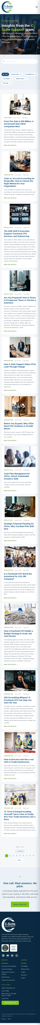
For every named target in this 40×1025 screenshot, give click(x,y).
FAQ (9, 1019)
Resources (24, 975)
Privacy (4, 1019)
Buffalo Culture (25, 969)
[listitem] (16, 74)
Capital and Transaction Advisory (8, 973)
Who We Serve (6, 977)
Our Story (23, 963)
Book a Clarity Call (20, 904)
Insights (23, 972)
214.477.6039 (5, 991)
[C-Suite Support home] (7, 7)
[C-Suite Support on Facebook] (12, 955)
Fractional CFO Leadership (9, 966)
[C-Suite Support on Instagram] (16, 955)
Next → (20, 860)
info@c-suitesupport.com (8, 988)
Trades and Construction (8, 980)
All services (5, 963)
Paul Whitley (24, 966)
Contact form (5, 998)
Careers (23, 978)
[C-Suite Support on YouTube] (7, 955)
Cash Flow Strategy (7, 969)
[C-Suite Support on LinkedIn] (3, 955)
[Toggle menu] (36, 7)
